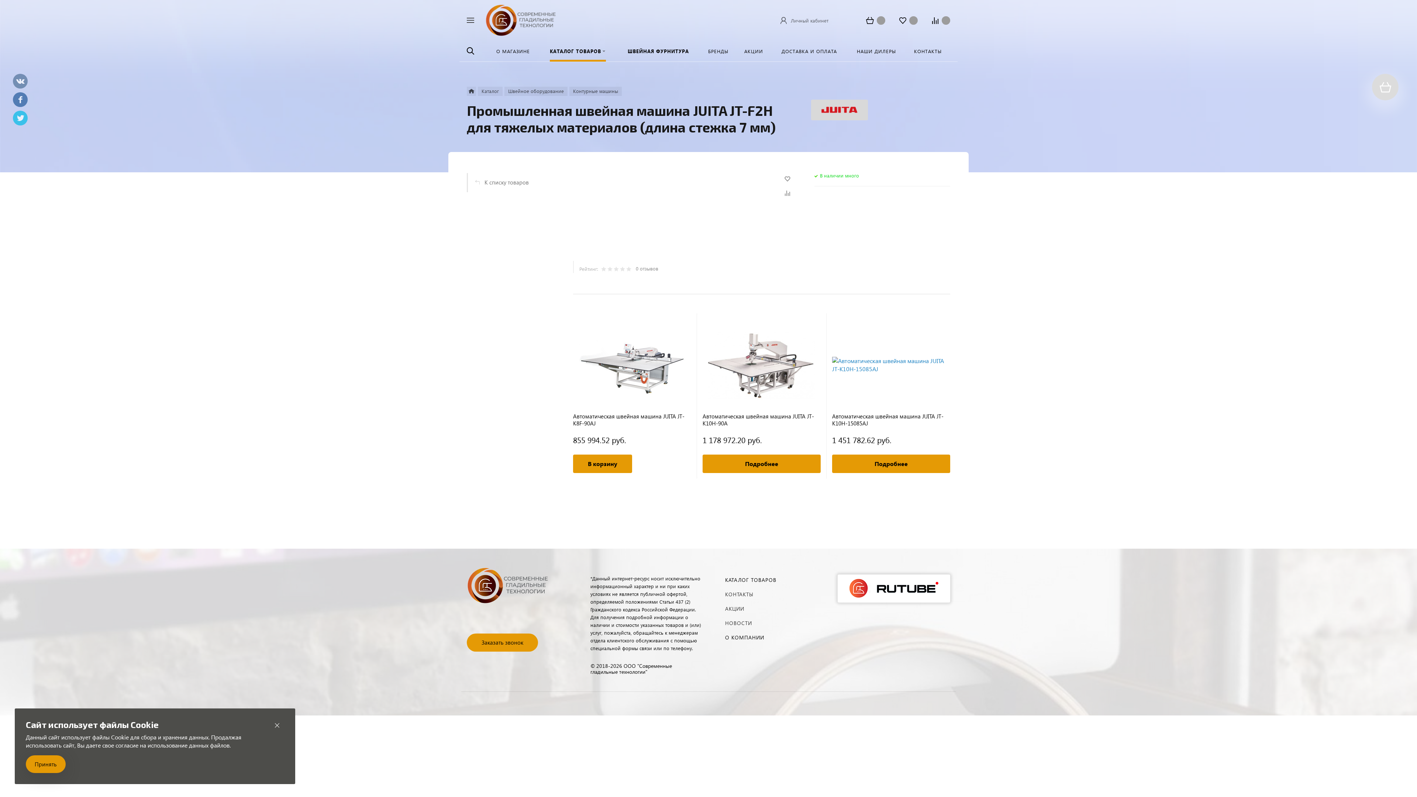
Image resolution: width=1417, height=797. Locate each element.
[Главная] (471, 91)
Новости (738, 623)
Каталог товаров (750, 579)
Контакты (739, 594)
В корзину (602, 463)
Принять (46, 764)
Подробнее (761, 463)
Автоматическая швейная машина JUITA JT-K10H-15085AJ (888, 420)
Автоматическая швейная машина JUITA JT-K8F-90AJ (629, 420)
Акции (734, 608)
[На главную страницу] (520, 19)
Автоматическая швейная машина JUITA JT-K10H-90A (758, 420)
